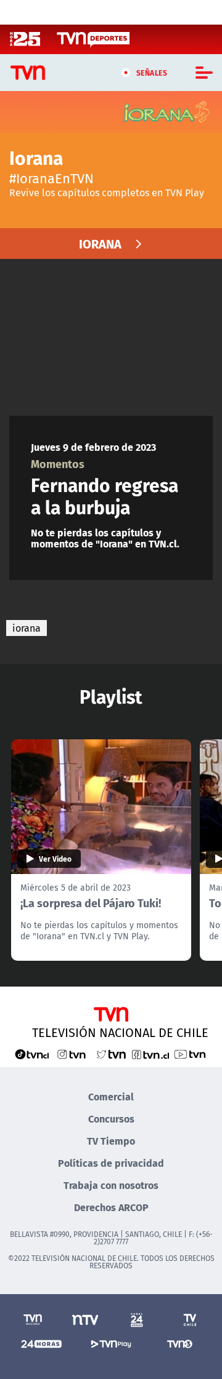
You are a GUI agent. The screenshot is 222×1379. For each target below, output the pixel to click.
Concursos (111, 1118)
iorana (26, 628)
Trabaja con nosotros (111, 1185)
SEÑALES (152, 72)
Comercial (111, 1096)
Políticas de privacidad (111, 1162)
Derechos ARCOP (111, 1207)
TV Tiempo (111, 1140)
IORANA (100, 243)
